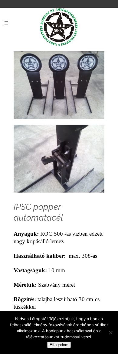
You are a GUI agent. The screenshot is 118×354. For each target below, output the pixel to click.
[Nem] (110, 333)
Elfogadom (59, 345)
